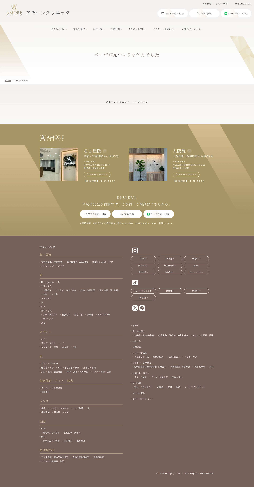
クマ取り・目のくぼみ (66, 290)
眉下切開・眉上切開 (108, 290)
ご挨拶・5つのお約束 (144, 335)
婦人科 (65, 347)
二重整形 (47, 290)
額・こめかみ (47, 282)
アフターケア (191, 357)
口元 (43, 306)
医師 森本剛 (199, 367)
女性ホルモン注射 (51, 441)
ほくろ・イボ (47, 367)
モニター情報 (221, 4)
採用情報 (207, 4)
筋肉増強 (45, 412)
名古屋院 (93, 151)
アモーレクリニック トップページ (127, 102)
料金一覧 (137, 341)
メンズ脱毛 (78, 408)
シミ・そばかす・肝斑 (68, 367)
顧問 (211, 367)
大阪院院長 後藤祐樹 (180, 367)
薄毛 (43, 408)
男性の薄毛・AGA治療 (77, 262)
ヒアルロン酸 (103, 314)
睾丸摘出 (81, 441)
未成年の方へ (174, 357)
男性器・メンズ (61, 412)
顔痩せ (90, 314)
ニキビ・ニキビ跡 (49, 363)
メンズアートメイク (59, 408)
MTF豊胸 (68, 441)
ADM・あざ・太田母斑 (77, 372)
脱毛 (75, 347)
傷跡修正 (45, 392)
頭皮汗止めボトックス (102, 262)
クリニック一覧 (141, 357)
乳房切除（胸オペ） (73, 433)
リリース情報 (140, 377)
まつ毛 (54, 294)
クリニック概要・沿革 (202, 335)
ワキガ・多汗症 (48, 343)
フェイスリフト (50, 314)
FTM (43, 429)
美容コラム (177, 377)
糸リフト (78, 314)
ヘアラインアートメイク (52, 266)
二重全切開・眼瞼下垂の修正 (54, 457)
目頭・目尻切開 (88, 290)
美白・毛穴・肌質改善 (51, 372)
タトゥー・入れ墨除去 (51, 388)
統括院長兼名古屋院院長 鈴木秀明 (150, 367)
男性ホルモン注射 (51, 433)
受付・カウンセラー (143, 387)
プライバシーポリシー (143, 399)
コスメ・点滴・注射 (101, 372)
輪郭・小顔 (46, 310)
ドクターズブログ (159, 377)
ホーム (136, 325)
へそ (62, 343)
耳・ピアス (46, 298)
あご (43, 323)
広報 (170, 387)
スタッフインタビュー (195, 387)
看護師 (160, 387)
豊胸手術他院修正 (81, 457)
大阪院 (179, 151)
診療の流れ (158, 357)
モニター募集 (139, 393)
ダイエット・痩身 (49, 347)
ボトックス (48, 319)
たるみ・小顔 (89, 367)
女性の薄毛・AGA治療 (51, 262)
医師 (178, 387)
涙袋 (45, 294)
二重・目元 (46, 286)
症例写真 (137, 347)
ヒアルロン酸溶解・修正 (52, 461)
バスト (44, 339)
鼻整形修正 (99, 457)
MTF (43, 437)
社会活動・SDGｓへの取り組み (173, 335)
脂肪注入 (66, 314)
